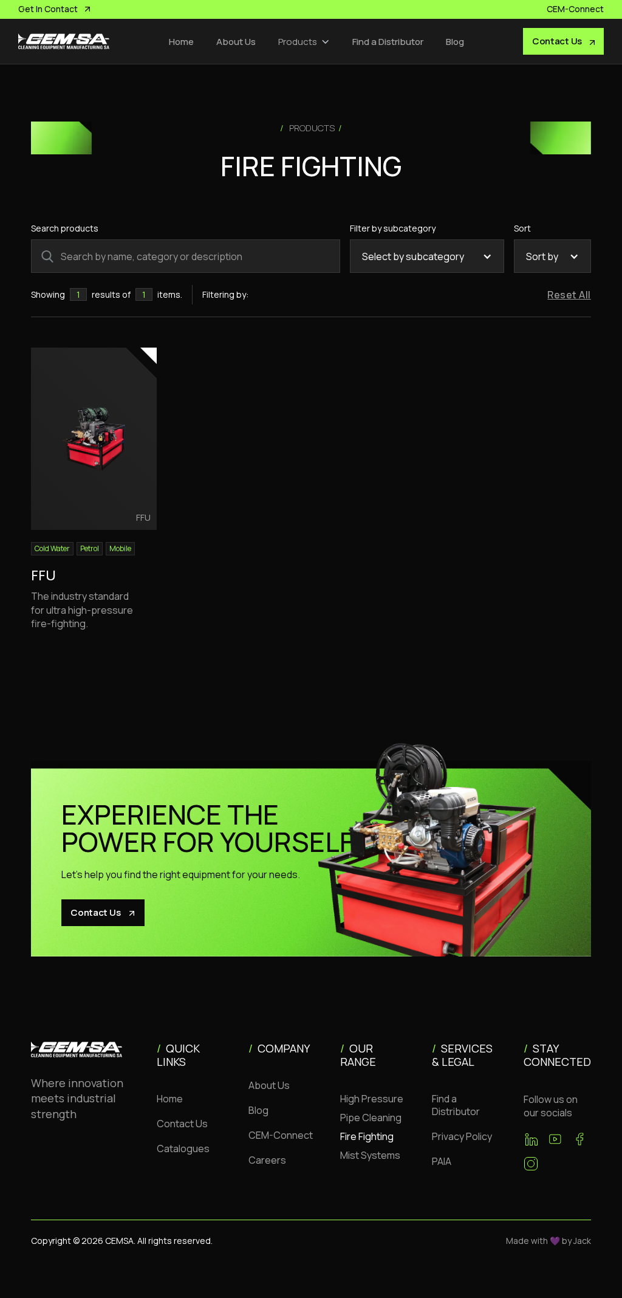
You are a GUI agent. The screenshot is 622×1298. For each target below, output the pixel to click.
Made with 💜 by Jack (548, 1240)
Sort (522, 228)
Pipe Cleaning (371, 1117)
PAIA (441, 1161)
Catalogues (183, 1148)
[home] (63, 41)
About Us (236, 41)
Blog (455, 41)
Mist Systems (370, 1155)
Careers (267, 1160)
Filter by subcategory (393, 228)
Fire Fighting (367, 1136)
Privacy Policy (462, 1136)
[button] (304, 41)
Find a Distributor (387, 41)
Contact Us (182, 1123)
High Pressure (371, 1098)
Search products (64, 228)
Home (181, 41)
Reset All (568, 295)
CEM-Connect (280, 1135)
